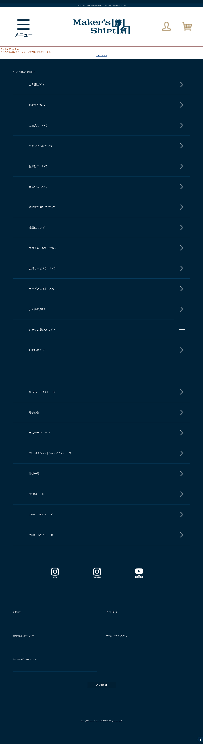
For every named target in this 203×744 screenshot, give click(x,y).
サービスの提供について (43, 288)
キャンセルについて (41, 146)
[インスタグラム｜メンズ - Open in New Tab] (54, 577)
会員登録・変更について (43, 248)
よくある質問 (37, 309)
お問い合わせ (37, 350)
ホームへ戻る (101, 55)
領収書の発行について (42, 207)
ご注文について (38, 125)
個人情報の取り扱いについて (25, 659)
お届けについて (38, 166)
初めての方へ (37, 105)
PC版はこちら (102, 685)
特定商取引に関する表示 (23, 636)
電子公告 (34, 412)
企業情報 (17, 612)
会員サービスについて (42, 268)
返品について (37, 227)
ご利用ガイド (37, 84)
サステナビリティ (39, 433)
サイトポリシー (112, 612)
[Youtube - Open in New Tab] (138, 577)
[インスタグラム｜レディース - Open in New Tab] (96, 577)
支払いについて (38, 186)
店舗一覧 (34, 473)
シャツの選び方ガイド (42, 329)
